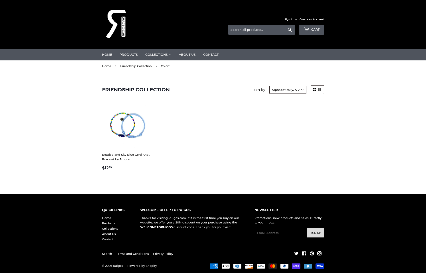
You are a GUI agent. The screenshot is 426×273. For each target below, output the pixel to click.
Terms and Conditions (132, 253)
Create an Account (312, 19)
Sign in (288, 19)
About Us (187, 55)
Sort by (259, 90)
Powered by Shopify (142, 265)
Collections (157, 55)
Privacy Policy (163, 253)
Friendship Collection (136, 66)
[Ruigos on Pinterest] (312, 254)
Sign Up (315, 233)
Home (107, 55)
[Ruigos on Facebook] (304, 254)
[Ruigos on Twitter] (296, 254)
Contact (211, 55)
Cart (315, 30)
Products (129, 55)
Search (107, 253)
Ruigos (118, 265)
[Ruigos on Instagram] (319, 254)
